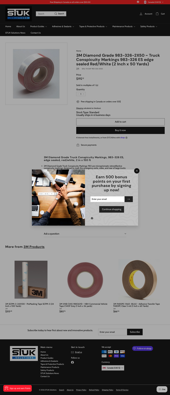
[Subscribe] (129, 199)
